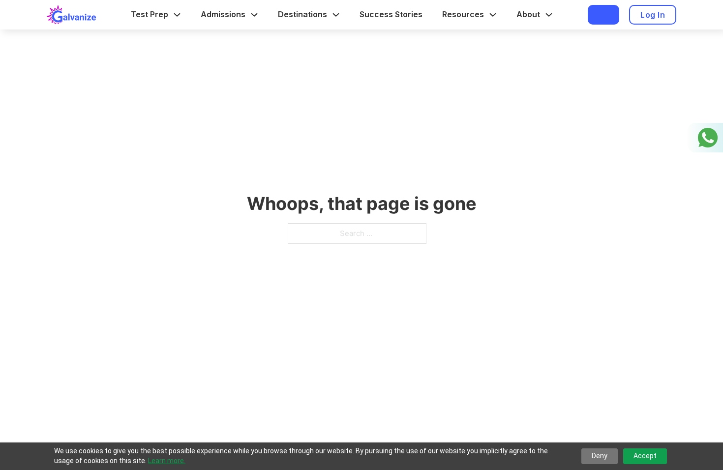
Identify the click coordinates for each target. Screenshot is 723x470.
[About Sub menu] (549, 15)
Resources (463, 14)
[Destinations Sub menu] (336, 15)
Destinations (302, 14)
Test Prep (149, 14)
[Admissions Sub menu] (254, 15)
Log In (652, 15)
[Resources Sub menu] (493, 15)
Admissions (223, 14)
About (528, 14)
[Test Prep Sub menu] (177, 15)
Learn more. (166, 461)
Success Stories (391, 14)
